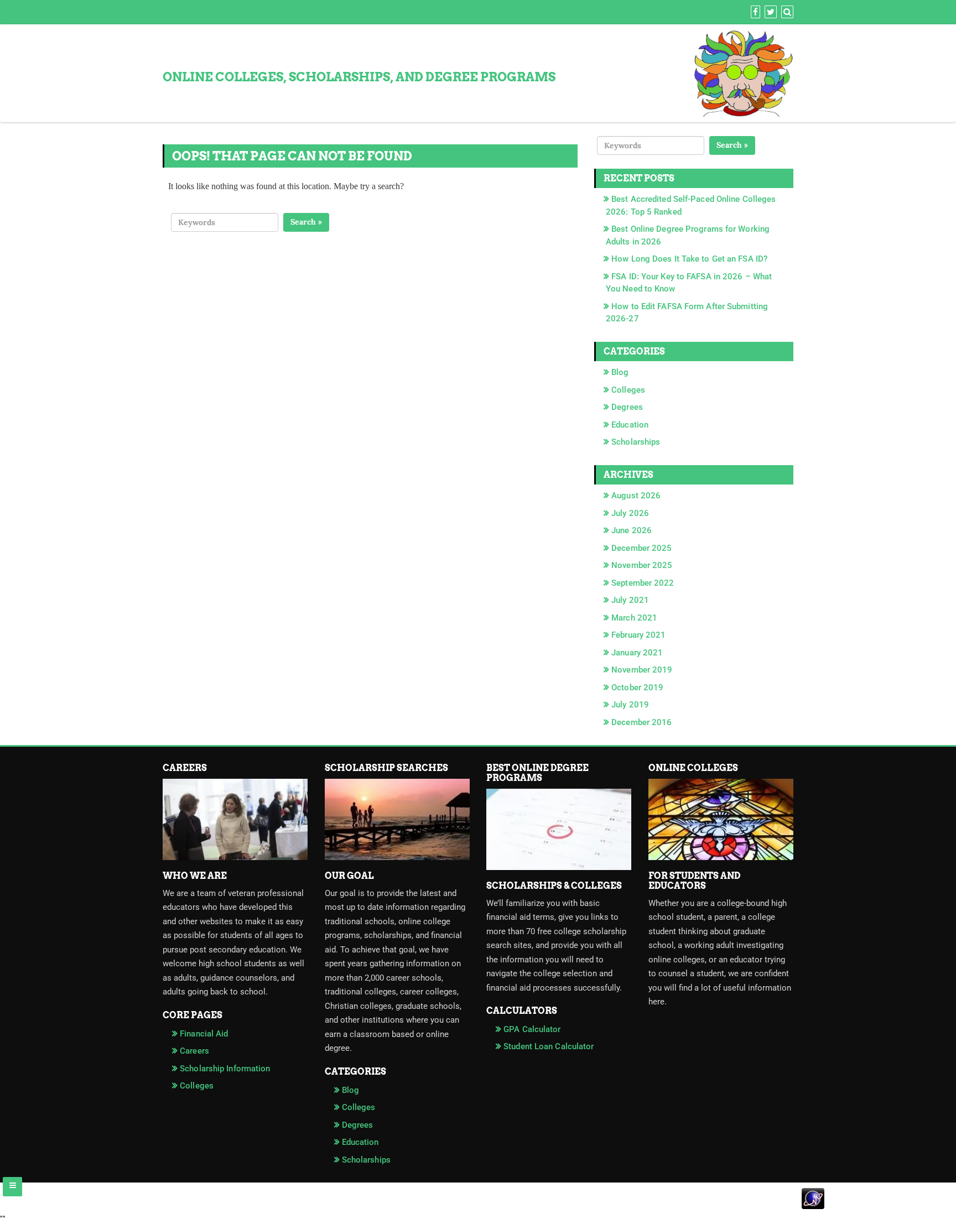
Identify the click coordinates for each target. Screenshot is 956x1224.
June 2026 (631, 530)
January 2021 (637, 653)
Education (629, 425)
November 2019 (641, 670)
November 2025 (641, 565)
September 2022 (642, 583)
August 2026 (636, 496)
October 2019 (637, 687)
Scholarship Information (225, 1069)
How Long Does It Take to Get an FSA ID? (689, 259)
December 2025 (641, 548)
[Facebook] (754, 12)
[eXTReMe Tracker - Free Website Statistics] (478, 1205)
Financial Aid (204, 1034)
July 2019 (630, 705)
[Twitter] (769, 12)
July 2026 (630, 513)
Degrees (627, 407)
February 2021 (638, 635)
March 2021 (634, 618)
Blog (619, 372)
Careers (194, 1051)
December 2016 (641, 722)
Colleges (628, 390)
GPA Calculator (531, 1029)
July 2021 (630, 600)
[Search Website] (785, 12)
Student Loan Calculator (548, 1046)
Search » (306, 222)
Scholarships (635, 442)
